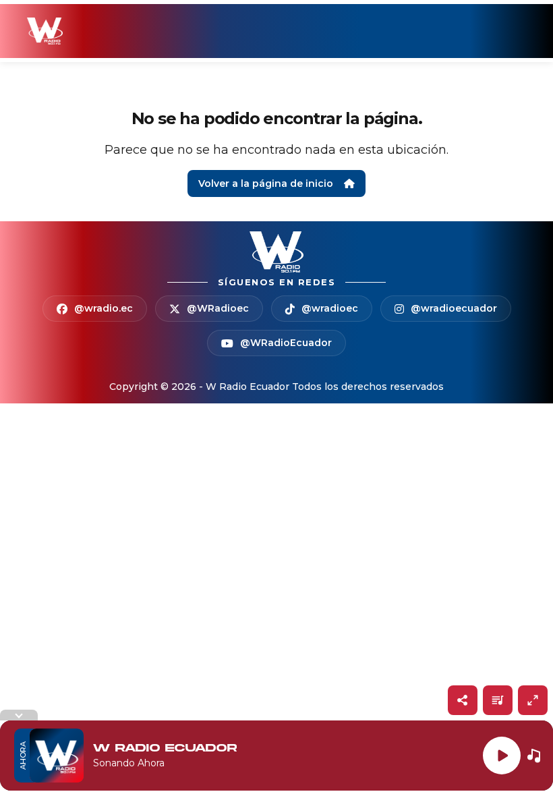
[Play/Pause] (502, 755)
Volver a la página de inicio (265, 183)
